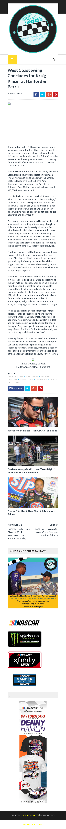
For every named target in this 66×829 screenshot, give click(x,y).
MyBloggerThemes (33, 824)
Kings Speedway (15, 376)
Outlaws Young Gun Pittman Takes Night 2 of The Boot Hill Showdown (32, 471)
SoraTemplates (31, 815)
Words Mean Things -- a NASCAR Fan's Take (32, 430)
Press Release (26, 380)
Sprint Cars (41, 380)
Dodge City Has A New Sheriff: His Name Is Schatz (32, 513)
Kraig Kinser (32, 376)
